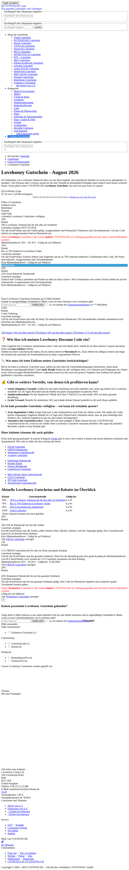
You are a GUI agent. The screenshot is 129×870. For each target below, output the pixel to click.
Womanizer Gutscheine (17, 596)
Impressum (28, 858)
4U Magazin (7, 845)
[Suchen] (5, 19)
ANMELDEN (38, 305)
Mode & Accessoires (24, 91)
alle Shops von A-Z (25, 85)
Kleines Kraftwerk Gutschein (28, 63)
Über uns (12, 853)
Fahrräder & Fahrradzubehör (28, 116)
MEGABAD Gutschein (26, 74)
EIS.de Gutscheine (15, 539)
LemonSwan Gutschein (19, 469)
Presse (21, 856)
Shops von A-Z (15, 805)
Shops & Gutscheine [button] (18, 34)
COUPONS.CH (16, 861)
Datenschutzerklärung (78, 304)
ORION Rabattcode (18, 449)
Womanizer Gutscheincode (21, 452)
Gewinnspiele (21, 131)
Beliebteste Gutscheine (25, 80)
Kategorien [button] (13, 88)
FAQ (10, 825)
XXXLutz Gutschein (24, 46)
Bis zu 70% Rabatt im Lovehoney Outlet (30, 503)
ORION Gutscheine (16, 564)
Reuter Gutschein (22, 43)
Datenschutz (14, 858)
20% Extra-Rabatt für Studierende (26, 507)
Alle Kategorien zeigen (27, 133)
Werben (11, 856)
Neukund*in (19, 661)
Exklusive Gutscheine (25, 82)
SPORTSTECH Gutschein (27, 54)
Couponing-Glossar (17, 827)
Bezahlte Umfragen (23, 128)
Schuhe (17, 122)
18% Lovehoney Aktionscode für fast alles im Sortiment (37, 500)
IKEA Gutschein (22, 51)
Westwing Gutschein (24, 48)
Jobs (30, 856)
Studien (11, 833)
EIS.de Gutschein (16, 446)
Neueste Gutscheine (24, 77)
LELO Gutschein (16, 477)
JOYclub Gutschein (17, 480)
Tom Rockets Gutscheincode (22, 483)
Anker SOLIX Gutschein (26, 68)
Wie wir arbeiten (28, 853)
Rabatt (16, 646)
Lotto (16, 108)
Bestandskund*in (21, 657)
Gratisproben (20, 125)
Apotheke (19, 99)
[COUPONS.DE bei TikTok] (2, 842)
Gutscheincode (20, 643)
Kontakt (20, 825)
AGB (4, 792)
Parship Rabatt (15, 463)
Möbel (17, 94)
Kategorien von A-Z (18, 808)
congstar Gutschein (23, 65)
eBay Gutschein (22, 60)
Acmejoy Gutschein (17, 455)
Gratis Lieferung (18, 510)
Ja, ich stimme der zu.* (78, 304)
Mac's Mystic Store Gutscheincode (25, 474)
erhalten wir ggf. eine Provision (82, 197)
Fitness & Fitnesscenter (25, 111)
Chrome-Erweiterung (19, 136)
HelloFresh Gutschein (25, 71)
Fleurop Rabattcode (17, 466)
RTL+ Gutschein (22, 57)
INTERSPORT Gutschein (27, 40)
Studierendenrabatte (24, 102)
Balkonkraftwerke (23, 105)
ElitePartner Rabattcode (19, 460)
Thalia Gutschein (22, 37)
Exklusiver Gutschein (23, 632)
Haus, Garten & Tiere (24, 119)
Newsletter (13, 830)
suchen (38, 27)
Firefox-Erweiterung (18, 814)
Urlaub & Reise (21, 97)
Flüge (17, 114)
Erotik (54, 438)
